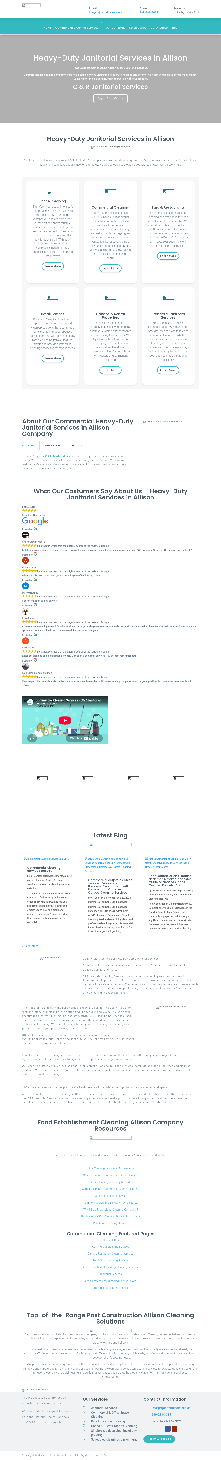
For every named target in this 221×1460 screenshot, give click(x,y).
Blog (174, 28)
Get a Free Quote (110, 99)
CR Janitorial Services (42, 876)
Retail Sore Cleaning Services (110, 1223)
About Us (28, 445)
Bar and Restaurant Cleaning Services (110, 1253)
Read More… (111, 1376)
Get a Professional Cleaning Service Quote (110, 1281)
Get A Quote (159, 28)
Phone (144, 8)
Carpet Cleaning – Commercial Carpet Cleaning (110, 1188)
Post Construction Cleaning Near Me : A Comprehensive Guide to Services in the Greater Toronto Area (170, 880)
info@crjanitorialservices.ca (106, 12)
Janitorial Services (110, 1274)
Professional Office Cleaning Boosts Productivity (110, 1216)
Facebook (88, 1155)
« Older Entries (30, 946)
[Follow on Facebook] (168, 1429)
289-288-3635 (149, 12)
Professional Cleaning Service (110, 1288)
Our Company (115, 28)
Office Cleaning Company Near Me (110, 1182)
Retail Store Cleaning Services (110, 1260)
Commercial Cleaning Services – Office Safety (110, 1202)
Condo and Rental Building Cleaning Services (110, 1267)
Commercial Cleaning (160, 894)
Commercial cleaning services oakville (43, 869)
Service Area (138, 28)
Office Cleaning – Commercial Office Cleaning (110, 1175)
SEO (103, 1455)
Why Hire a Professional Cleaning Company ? (110, 1209)
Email (93, 8)
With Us (77, 445)
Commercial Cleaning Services (76, 28)
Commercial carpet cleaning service (107, 901)
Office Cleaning (110, 1239)
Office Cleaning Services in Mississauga (111, 1168)
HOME (47, 28)
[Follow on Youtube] (174, 1429)
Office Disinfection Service (110, 1195)
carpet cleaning (35, 880)
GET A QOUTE (160, 1439)
